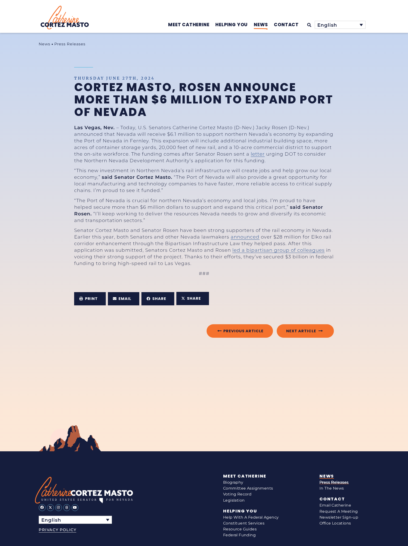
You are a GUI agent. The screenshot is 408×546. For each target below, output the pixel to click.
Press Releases (69, 44)
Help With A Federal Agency (251, 517)
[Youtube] (75, 507)
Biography (233, 482)
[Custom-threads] (66, 507)
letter (258, 154)
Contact (332, 499)
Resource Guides (240, 529)
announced (245, 237)
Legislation (234, 500)
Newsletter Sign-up (338, 517)
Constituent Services (243, 523)
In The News (331, 488)
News (44, 44)
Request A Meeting (338, 511)
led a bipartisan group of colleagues (278, 250)
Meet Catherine (244, 476)
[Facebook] (42, 507)
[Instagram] (58, 507)
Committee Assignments (248, 488)
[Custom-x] (50, 507)
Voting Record (237, 494)
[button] (90, 298)
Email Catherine (335, 505)
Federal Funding (239, 535)
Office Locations (335, 523)
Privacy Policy (57, 530)
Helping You (240, 511)
